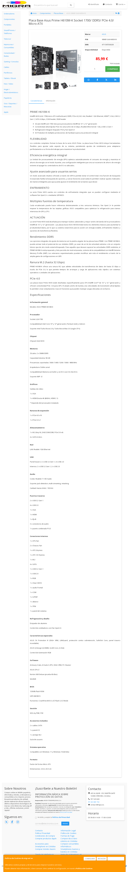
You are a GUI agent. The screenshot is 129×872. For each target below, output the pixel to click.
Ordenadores (9, 13)
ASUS (104, 34)
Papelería (7, 98)
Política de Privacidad (66, 812)
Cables (6, 67)
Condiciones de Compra (45, 836)
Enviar (65, 824)
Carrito (121, 4)
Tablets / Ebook (10, 78)
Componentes (9, 19)
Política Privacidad (42, 833)
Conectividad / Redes (9, 54)
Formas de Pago (67, 836)
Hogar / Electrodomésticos (11, 91)
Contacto (108, 4)
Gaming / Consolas (11, 61)
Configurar (90, 859)
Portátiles (7, 25)
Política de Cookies (84, 868)
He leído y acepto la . (54, 817)
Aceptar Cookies (116, 859)
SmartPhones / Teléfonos (9, 31)
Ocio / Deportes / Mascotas (10, 105)
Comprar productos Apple (45, 838)
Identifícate (94, 4)
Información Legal (68, 830)
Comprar (112, 69)
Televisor (7, 39)
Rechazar (102, 859)
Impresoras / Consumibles (9, 46)
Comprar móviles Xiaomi (45, 849)
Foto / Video (8, 84)
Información (50, 101)
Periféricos (8, 73)
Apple (6, 112)
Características (36, 101)
